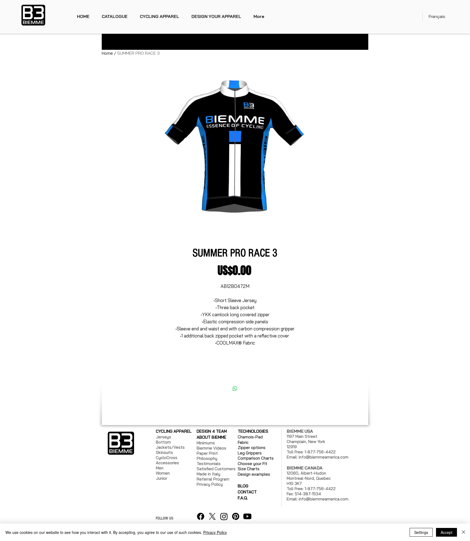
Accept (446, 532)
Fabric (243, 442)
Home (107, 53)
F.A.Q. (243, 497)
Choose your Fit (252, 463)
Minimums (206, 442)
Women (163, 473)
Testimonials (209, 463)
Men (159, 468)
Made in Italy (208, 474)
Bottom (163, 442)
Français (436, 16)
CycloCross (166, 457)
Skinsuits (164, 452)
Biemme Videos (211, 448)
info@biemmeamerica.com (323, 457)
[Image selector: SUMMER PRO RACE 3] (227, 229)
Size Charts (248, 468)
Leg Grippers (250, 453)
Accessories (167, 462)
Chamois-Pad (250, 436)
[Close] (463, 532)
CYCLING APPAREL (173, 431)
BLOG (243, 485)
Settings (421, 532)
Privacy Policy (215, 532)
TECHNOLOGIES (253, 431)
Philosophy (207, 458)
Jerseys (163, 436)
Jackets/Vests (170, 447)
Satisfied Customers (216, 468)
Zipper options (251, 447)
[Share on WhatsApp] (235, 388)
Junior (161, 478)
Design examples (254, 474)
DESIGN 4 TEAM (212, 431)
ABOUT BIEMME (211, 437)
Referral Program (213, 479)
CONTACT (247, 491)
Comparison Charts (256, 458)
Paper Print (207, 453)
